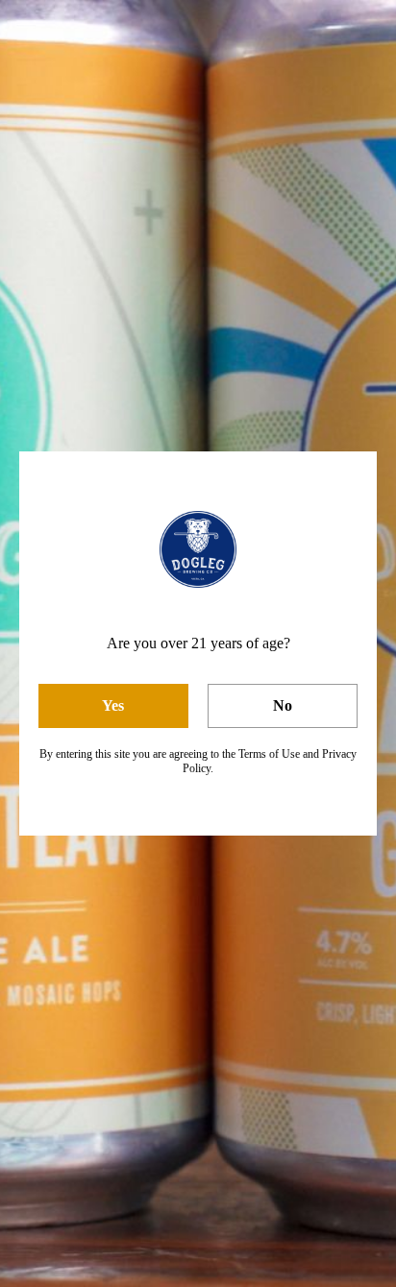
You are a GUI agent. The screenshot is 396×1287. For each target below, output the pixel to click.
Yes (113, 705)
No (282, 705)
